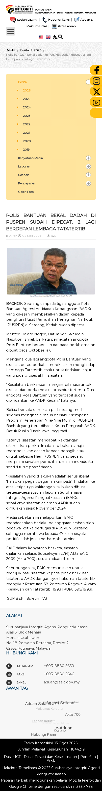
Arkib (51, 760)
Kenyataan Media (30, 158)
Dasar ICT (12, 756)
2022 (26, 124)
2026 (26, 90)
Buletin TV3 (36, 598)
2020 (27, 141)
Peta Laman (67, 26)
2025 (26, 99)
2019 (26, 149)
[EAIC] (51, 8)
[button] (88, 82)
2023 (26, 116)
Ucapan (23, 175)
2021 (26, 132)
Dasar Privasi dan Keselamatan (50, 756)
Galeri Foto (26, 192)
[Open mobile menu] (10, 31)
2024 (27, 107)
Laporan (24, 166)
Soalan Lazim (26, 19)
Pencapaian (26, 183)
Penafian (88, 756)
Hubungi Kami (59, 19)
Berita (22, 82)
